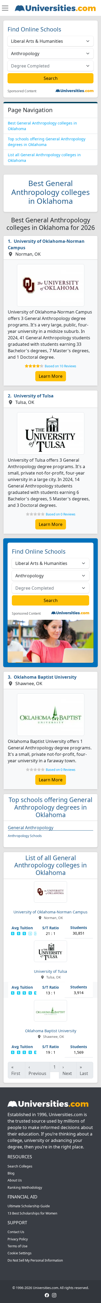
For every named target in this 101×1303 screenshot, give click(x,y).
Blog (11, 1173)
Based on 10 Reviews (60, 366)
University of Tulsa (34, 396)
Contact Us (16, 1232)
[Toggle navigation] (5, 8)
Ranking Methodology (25, 1187)
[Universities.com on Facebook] (47, 1295)
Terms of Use (17, 1246)
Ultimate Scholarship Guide (29, 1206)
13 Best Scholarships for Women (32, 1213)
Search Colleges (20, 1166)
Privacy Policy (18, 1239)
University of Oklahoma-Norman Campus (46, 244)
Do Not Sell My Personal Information (35, 1260)
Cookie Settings (20, 1253)
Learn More (50, 376)
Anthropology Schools (25, 836)
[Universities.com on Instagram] (54, 1295)
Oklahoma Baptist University (45, 677)
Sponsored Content (22, 91)
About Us (15, 1180)
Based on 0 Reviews (60, 514)
